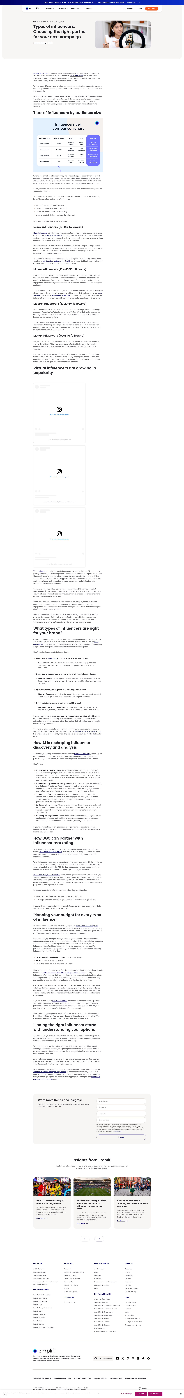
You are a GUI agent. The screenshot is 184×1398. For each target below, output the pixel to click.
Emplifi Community (40, 1298)
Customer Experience (102, 1299)
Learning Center (131, 1302)
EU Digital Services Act (133, 1322)
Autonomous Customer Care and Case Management (45, 1283)
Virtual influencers (40, 571)
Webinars (97, 1275)
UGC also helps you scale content (46, 875)
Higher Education (70, 1275)
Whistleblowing (116, 1378)
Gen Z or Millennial (59, 1001)
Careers (128, 1279)
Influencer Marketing (40, 43)
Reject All (141, 1393)
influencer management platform (88, 731)
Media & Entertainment (72, 1279)
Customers (62, 8)
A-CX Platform (38, 1269)
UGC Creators (99, 1328)
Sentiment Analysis (101, 1302)
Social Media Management (103, 1315)
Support (128, 1309)
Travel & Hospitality (71, 1292)
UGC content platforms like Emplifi (56, 261)
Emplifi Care (37, 1305)
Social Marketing (39, 1272)
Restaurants (68, 1282)
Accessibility (129, 1315)
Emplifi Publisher (39, 1314)
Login (140, 8)
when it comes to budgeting (87, 926)
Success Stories (70, 1302)
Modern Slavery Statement (135, 1378)
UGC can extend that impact (50, 852)
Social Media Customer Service (105, 1309)
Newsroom (129, 1282)
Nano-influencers (40, 233)
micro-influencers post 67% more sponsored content (64, 973)
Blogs (96, 1272)
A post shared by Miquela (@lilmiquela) (59, 439)
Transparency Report (133, 1325)
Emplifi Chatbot (38, 1324)
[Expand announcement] (181, 2)
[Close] (181, 1394)
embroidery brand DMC (61, 295)
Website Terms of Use (82, 1378)
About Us (128, 1269)
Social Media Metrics (101, 1319)
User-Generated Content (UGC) (105, 1331)
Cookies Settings (126, 1393)
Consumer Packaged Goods (74, 1272)
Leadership (129, 1275)
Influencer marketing (41, 73)
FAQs (96, 1288)
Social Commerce (39, 1275)
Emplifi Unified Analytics (42, 1295)
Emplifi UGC (37, 1321)
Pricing (127, 1272)
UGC (50, 43)
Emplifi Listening (39, 1318)
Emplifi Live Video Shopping (43, 1327)
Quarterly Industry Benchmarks (105, 1282)
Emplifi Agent (38, 1311)
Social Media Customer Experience (107, 1306)
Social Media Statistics (102, 1322)
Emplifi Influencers (40, 1301)
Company (88, 8)
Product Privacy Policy (62, 1378)
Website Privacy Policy (42, 1378)
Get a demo (151, 8)
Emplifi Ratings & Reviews (42, 1308)
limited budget (52, 658)
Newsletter (98, 1279)
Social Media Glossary (102, 1285)
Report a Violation (100, 1378)
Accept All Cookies (155, 1393)
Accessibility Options (132, 1319)
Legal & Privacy (130, 1292)
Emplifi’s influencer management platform (49, 1072)
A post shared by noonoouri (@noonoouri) (59, 564)
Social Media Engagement (103, 1312)
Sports (66, 1288)
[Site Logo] (32, 8)
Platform (49, 8)
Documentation (130, 1306)
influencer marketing (82, 754)
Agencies (67, 1269)
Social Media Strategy (102, 1325)
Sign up (121, 1137)
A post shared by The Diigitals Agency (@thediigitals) (59, 502)
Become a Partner (131, 1288)
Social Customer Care (41, 1279)
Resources (75, 8)
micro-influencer (76, 76)
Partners (128, 1285)
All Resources (99, 1269)
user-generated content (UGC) (57, 235)
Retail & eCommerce (71, 1285)
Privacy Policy (117, 1131)
